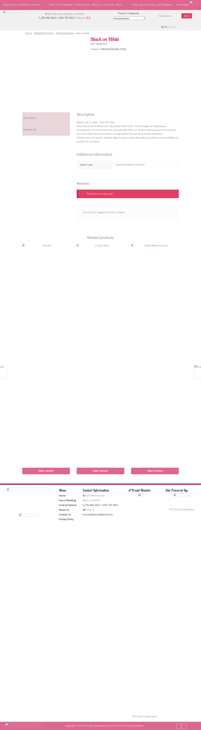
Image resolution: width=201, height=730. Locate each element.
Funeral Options (82, 4)
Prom (123, 48)
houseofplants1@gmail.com (98, 514)
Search (187, 16)
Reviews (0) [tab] (30, 129)
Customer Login (154, 4)
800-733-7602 (66, 17)
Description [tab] (30, 117)
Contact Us (108, 4)
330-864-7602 (48, 17)
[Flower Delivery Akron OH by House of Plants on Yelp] (184, 726)
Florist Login (138, 4)
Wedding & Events (44, 33)
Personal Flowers (65, 33)
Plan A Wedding (64, 4)
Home (52, 4)
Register (167, 4)
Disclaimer (137, 725)
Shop (118, 4)
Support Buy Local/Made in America (21, 4)
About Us (96, 4)
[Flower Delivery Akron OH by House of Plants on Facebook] (178, 726)
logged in (102, 212)
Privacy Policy (66, 519)
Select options (46, 470)
